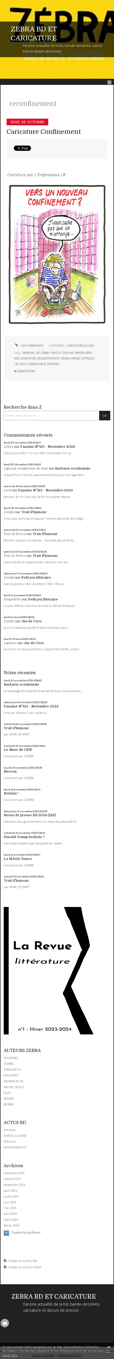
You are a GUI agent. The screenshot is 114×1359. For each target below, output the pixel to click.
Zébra (8, 447)
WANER (9, 1098)
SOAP (7, 1093)
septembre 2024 (14, 1185)
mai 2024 (10, 1208)
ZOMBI (8, 1064)
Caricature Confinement (44, 131)
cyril (7, 490)
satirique (87, 358)
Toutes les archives (25, 1232)
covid (22, 364)
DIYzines (9, 1130)
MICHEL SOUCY (14, 1087)
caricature (28, 358)
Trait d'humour (33, 512)
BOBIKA (9, 1104)
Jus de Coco (31, 621)
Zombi (9, 512)
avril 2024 (10, 1214)
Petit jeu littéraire (36, 577)
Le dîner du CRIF (18, 750)
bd (38, 353)
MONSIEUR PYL (14, 1081)
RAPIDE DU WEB (15, 1136)
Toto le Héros (15, 534)
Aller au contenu (15, 3)
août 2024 (10, 1190)
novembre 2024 (14, 1173)
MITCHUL (10, 1141)
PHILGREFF (11, 1075)
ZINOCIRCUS (12, 1069)
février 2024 (11, 1225)
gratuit (55, 353)
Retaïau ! (11, 793)
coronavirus (37, 364)
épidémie (53, 364)
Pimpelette (12, 599)
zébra (45, 353)
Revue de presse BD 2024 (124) (30, 815)
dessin (65, 358)
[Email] (5, 1323)
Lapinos (10, 643)
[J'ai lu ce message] (109, 1347)
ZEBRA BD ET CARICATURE (53, 1296)
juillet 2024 (11, 1196)
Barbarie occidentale (72, 468)
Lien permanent (31, 345)
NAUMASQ (11, 1058)
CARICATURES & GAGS (80, 345)
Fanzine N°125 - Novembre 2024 (47, 447)
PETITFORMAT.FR (15, 1147)
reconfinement (48, 358)
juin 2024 (10, 1202)
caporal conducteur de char (26, 468)
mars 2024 (11, 1219)
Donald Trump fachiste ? (24, 837)
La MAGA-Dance (18, 859)
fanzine (68, 353)
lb (15, 364)
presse (75, 358)
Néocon (10, 771)
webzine (29, 353)
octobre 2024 (12, 1179)
